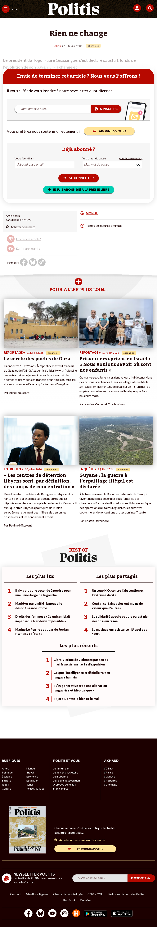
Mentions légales (37, 894)
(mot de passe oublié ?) (130, 158)
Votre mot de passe (94, 158)
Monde (30, 768)
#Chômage (110, 784)
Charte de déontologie (68, 894)
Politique (7, 772)
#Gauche (109, 776)
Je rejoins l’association (66, 780)
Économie (32, 776)
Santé (30, 784)
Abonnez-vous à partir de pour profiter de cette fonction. (34, 240)
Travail (30, 772)
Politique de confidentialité (126, 894)
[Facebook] (28, 913)
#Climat (108, 768)
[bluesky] (40, 913)
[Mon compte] (137, 8)
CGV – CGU (95, 894)
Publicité (69, 900)
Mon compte (60, 788)
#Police (108, 772)
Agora (5, 768)
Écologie (7, 776)
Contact (15, 894)
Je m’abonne (60, 776)
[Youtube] (52, 913)
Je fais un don (61, 768)
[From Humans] (76, 913)
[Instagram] (64, 913)
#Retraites (110, 780)
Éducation (32, 780)
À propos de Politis (64, 784)
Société (6, 780)
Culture (6, 788)
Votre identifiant (24, 158)
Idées (5, 784)
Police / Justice (35, 788)
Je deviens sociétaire (65, 772)
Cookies (85, 900)
